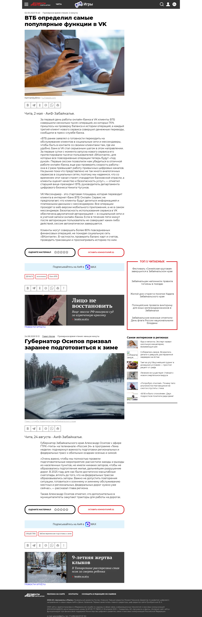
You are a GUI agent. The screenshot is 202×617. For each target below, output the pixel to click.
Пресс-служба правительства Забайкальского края (50, 421)
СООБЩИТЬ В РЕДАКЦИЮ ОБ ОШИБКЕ (99, 594)
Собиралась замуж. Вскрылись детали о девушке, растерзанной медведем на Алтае (156, 354)
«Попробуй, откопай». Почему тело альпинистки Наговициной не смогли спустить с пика (157, 385)
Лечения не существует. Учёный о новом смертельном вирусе (156, 374)
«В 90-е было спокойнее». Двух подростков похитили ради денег (157, 394)
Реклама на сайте (56, 594)
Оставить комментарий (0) (101, 252)
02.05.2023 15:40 (32, 13)
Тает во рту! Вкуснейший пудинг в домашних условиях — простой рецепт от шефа (157, 365)
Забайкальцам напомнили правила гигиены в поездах (152, 282)
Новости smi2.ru (35, 326)
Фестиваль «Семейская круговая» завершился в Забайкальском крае (152, 270)
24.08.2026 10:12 (32, 336)
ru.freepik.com (49, 98)
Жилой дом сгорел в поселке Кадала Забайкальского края (152, 295)
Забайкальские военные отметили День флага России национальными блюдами (152, 321)
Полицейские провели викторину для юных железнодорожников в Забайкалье (152, 308)
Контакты (73, 594)
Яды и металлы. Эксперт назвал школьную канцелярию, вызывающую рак (156, 344)
